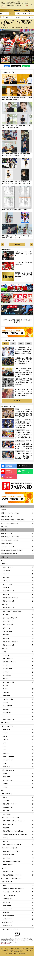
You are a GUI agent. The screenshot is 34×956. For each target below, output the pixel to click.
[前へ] (32, 42)
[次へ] (2, 42)
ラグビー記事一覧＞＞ (6, 49)
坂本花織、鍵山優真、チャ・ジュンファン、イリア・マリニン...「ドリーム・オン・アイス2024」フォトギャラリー (16, 183)
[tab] (5, 13)
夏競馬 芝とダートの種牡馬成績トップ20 (14, 210)
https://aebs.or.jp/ (5, 943)
